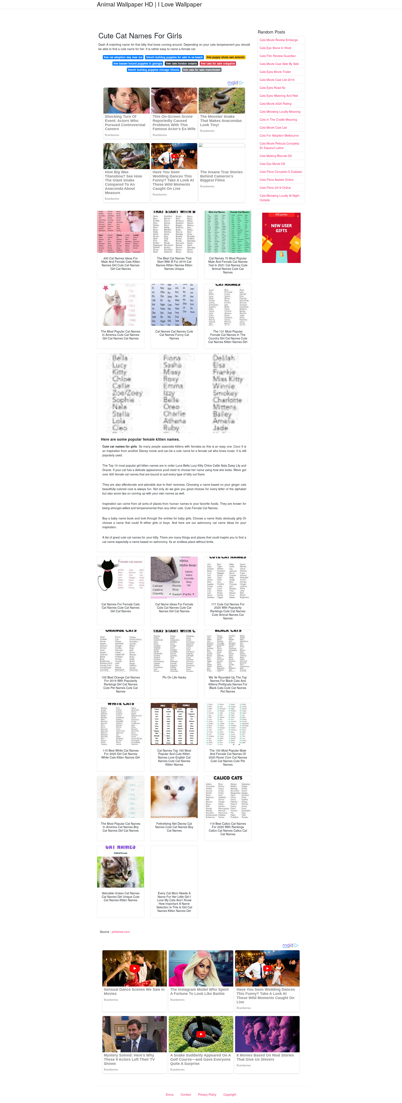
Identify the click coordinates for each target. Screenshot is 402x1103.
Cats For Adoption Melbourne (279, 135)
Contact (186, 1094)
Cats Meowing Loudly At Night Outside (279, 197)
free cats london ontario (181, 63)
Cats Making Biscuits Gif (276, 156)
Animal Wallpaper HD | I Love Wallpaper (149, 3)
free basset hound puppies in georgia (137, 63)
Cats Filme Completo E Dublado (281, 172)
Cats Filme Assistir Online (277, 179)
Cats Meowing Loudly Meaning (280, 111)
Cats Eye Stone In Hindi (275, 48)
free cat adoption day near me (123, 57)
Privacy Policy (207, 1094)
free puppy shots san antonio (226, 57)
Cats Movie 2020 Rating (275, 103)
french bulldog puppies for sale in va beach (174, 57)
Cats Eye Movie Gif (272, 164)
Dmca (170, 1094)
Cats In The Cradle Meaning (278, 119)
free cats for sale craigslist (218, 63)
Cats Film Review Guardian (278, 56)
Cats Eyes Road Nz (272, 87)
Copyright (229, 1094)
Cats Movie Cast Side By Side (279, 64)
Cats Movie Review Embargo (279, 40)
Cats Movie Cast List (273, 127)
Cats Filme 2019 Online (275, 187)
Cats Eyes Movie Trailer (275, 72)
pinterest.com (121, 932)
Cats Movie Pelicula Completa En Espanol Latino (279, 145)
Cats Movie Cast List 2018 (277, 80)
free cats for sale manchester (201, 70)
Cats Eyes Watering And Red (279, 95)
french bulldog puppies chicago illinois (153, 70)
